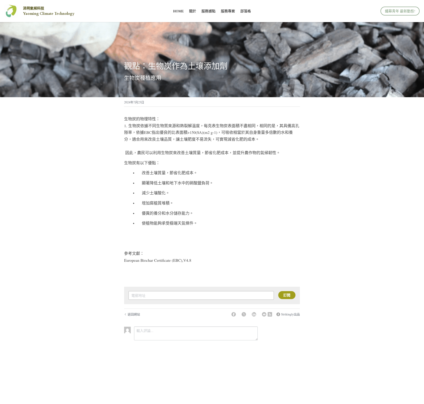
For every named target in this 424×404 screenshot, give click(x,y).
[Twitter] (244, 314)
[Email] (264, 314)
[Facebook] (233, 314)
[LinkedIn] (254, 314)
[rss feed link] (270, 314)
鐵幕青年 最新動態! (400, 11)
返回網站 (134, 314)
